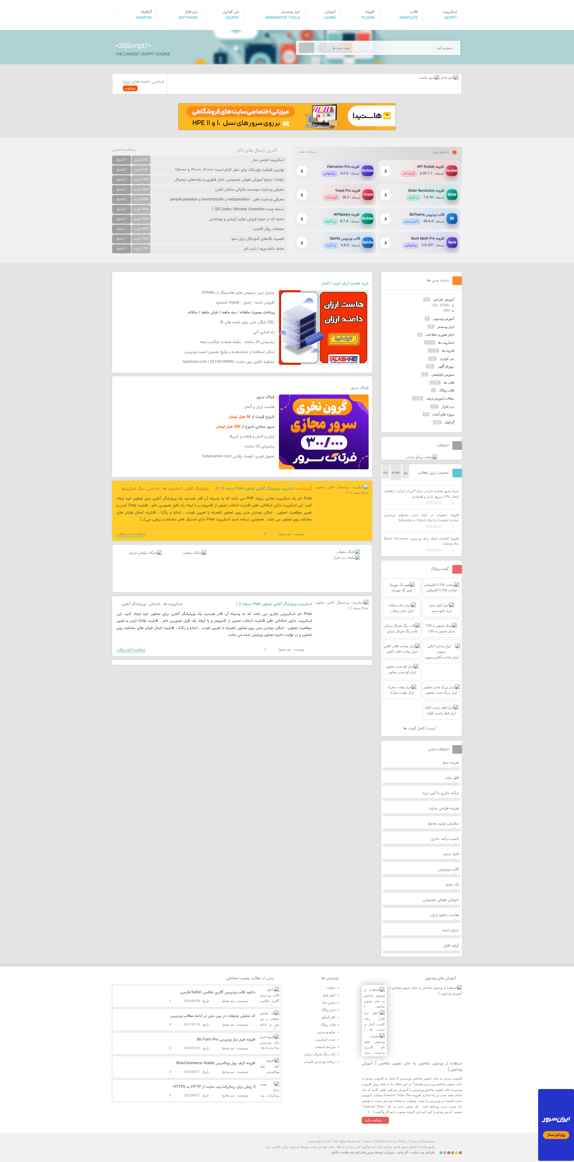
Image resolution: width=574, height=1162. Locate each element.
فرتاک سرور (360, 388)
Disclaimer (427, 1141)
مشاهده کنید (373, 1120)
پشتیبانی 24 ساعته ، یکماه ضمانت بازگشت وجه (237, 342)
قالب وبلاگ (446, 390)
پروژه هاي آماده (443, 414)
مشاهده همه (308, 152)
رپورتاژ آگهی (446, 366)
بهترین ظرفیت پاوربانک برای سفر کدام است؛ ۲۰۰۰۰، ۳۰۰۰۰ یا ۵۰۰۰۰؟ (229, 170)
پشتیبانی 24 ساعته (259, 447)
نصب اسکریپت (325, 1039)
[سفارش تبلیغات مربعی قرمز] (145, 553)
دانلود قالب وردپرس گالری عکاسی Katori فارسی (217, 992)
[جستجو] (306, 48)
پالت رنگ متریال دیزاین (319, 1054)
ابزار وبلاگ (328, 1010)
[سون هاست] (428, 77)
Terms (414, 1141)
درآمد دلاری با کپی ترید (440, 793)
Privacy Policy (397, 1141)
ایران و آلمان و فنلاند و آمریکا (252, 437)
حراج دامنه (450, 930)
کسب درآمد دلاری (445, 839)
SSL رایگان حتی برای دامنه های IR (247, 322)
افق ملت (452, 778)
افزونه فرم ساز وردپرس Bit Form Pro (226, 1040)
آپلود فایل (451, 946)
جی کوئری (447, 358)
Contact (367, 1141)
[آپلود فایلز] (449, 77)
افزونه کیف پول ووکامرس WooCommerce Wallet (215, 1063)
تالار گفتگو (328, 1017)
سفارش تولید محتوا (443, 824)
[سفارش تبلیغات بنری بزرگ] (348, 552)
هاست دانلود (339, 1152)
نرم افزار (448, 406)
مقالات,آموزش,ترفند (440, 398)
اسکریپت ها (172, 489)
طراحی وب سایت (423, 1152)
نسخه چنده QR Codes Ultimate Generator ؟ (248, 209)
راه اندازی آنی (263, 332)
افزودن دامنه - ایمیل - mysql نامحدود (245, 303)
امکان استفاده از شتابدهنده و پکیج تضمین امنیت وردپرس (229, 352)
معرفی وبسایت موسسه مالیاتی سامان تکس (249, 190)
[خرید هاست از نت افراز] (346, 557)
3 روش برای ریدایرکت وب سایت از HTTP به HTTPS (214, 1087)
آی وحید (402, 1152)
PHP (447, 310)
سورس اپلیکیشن (442, 374)
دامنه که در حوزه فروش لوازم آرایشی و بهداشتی (246, 219)
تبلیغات (330, 987)
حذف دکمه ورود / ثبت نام (264, 249)
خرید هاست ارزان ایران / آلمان (345, 284)
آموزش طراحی (443, 299)
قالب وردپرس (448, 869)
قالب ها (449, 382)
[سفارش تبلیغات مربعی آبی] (195, 553)
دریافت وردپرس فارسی (319, 1061)
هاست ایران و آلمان (259, 407)
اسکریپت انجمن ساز (268, 160)
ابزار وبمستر (445, 326)
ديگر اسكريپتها (133, 489)
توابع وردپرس (326, 1032)
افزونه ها (448, 350)
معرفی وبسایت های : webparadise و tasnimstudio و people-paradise (227, 199)
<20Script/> (133, 46)
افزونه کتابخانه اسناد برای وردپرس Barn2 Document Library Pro (421, 541)
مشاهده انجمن (124, 150)
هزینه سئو (451, 763)
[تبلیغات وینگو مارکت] (421, 457)
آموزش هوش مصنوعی (441, 900)
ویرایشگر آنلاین (196, 489)
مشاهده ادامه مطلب (131, 534)
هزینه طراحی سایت (444, 808)
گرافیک (449, 422)
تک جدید (452, 885)
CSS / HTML (441, 305)
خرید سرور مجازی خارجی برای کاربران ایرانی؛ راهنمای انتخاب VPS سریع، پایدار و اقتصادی (421, 493)
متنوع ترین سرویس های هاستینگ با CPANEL (237, 293)
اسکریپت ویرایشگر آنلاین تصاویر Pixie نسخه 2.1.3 (255, 489)
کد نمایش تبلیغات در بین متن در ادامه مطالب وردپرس (212, 1016)
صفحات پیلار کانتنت (268, 229)
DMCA (380, 1141)
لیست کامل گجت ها (420, 729)
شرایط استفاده (325, 1047)
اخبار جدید (451, 854)
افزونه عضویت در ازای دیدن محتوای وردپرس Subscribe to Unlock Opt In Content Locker (421, 517)
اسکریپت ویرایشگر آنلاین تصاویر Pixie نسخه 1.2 (274, 604)
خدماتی (153, 489)
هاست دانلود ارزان (444, 915)
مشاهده (130, 88)
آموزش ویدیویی (443, 318)
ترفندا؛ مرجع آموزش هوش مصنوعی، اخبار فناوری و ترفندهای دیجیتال (229, 180)
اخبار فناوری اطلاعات (439, 334)
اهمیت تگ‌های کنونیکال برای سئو (257, 239)
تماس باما (329, 1002)
